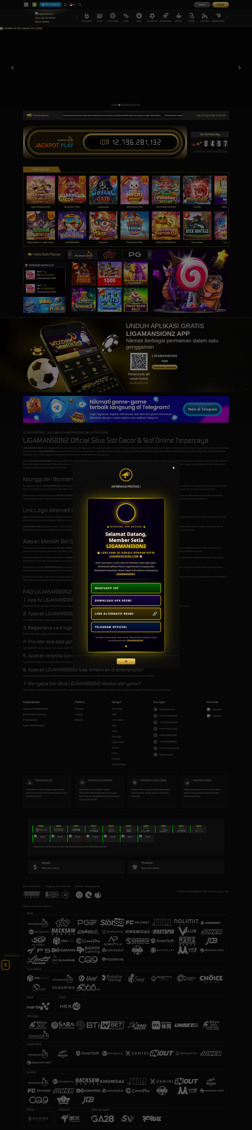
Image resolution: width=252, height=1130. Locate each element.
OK (126, 661)
